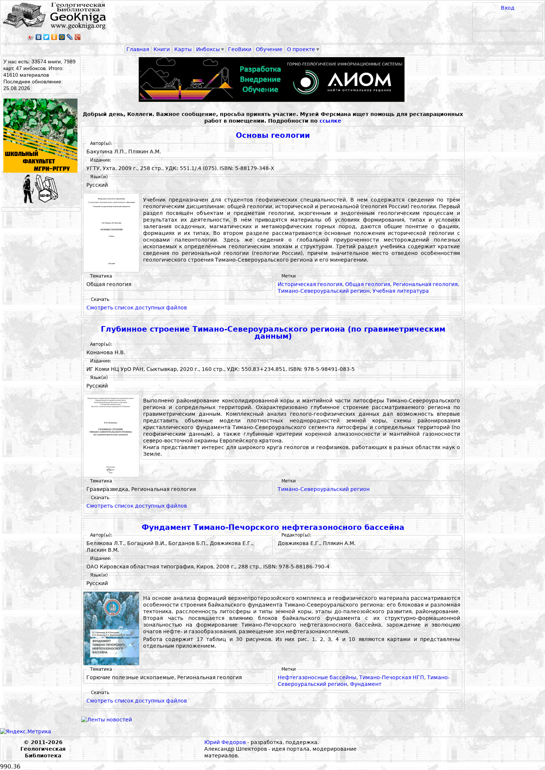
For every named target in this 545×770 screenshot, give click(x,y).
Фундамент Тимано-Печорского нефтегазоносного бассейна (273, 527)
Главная (137, 49)
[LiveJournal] (70, 37)
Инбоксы (208, 49)
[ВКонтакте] (39, 37)
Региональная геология (425, 284)
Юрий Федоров (225, 742)
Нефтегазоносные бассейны (317, 677)
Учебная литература (401, 291)
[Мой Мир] (62, 37)
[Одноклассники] (54, 37)
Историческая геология (310, 284)
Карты (183, 49)
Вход (508, 8)
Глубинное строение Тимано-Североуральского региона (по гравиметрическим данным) (273, 333)
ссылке (330, 121)
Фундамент (366, 684)
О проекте (301, 49)
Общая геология (367, 284)
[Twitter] (46, 37)
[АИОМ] (273, 79)
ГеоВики (239, 49)
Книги (161, 49)
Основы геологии (273, 135)
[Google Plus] (78, 37)
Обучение (269, 49)
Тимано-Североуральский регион (324, 291)
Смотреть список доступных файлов (136, 308)
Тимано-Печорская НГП (391, 677)
